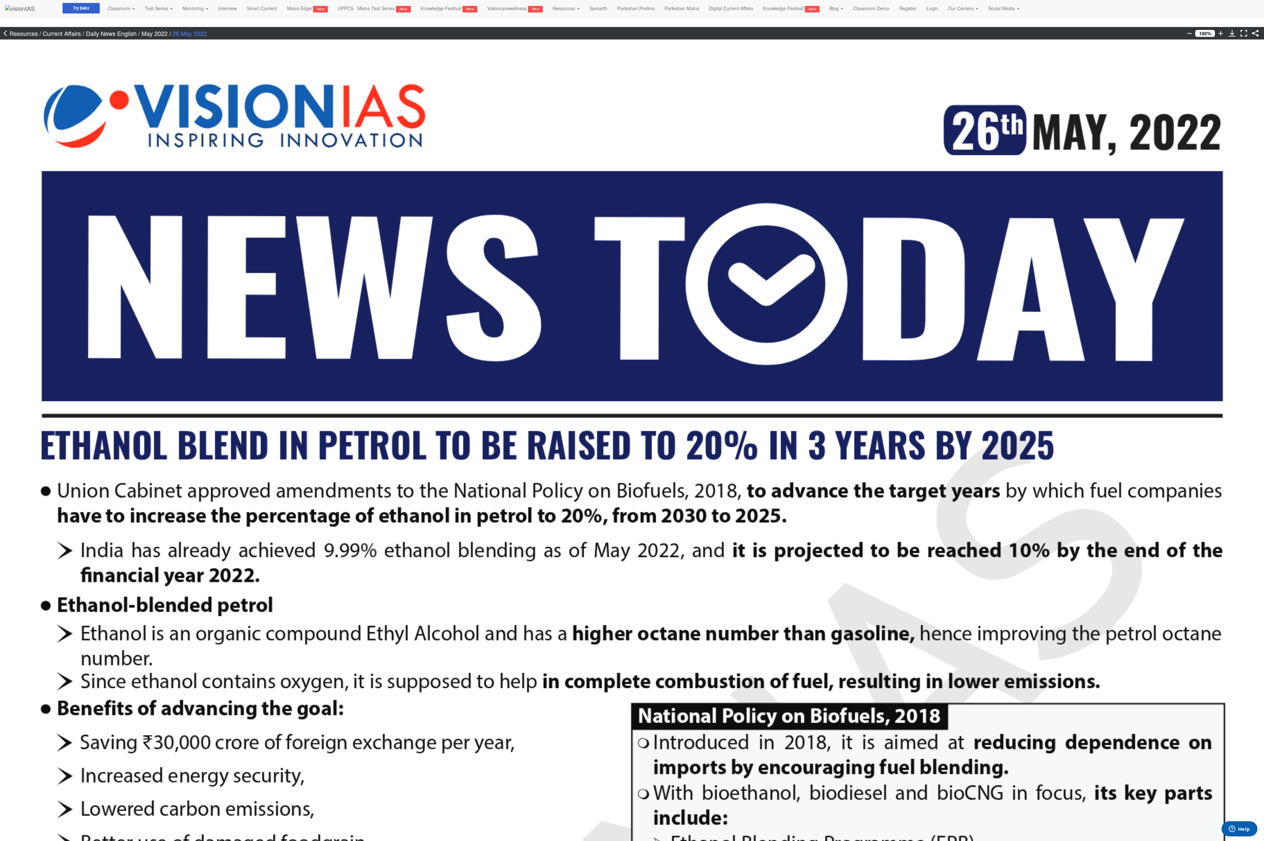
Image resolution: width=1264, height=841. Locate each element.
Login (932, 8)
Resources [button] (564, 8)
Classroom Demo (871, 8)
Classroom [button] (120, 8)
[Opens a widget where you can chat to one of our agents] (1239, 829)
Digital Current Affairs (731, 8)
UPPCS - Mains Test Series (372, 8)
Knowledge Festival (447, 8)
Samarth (598, 8)
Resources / (26, 33)
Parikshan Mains (682, 8)
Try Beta (81, 8)
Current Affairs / (64, 33)
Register (908, 8)
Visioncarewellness (513, 8)
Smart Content (262, 8)
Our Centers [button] (961, 8)
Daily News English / (114, 33)
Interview (227, 8)
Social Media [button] (1002, 8)
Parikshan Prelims (636, 8)
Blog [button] (835, 8)
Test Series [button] (157, 8)
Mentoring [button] (194, 8)
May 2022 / (157, 33)
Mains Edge (305, 8)
